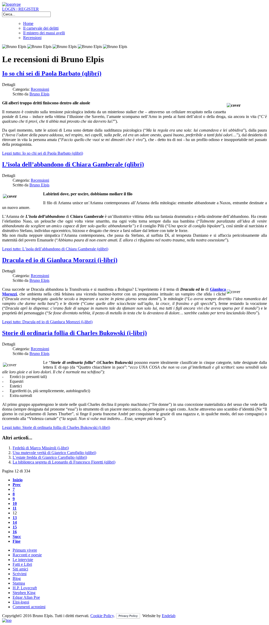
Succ (17, 536)
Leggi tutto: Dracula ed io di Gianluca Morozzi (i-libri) (47, 322)
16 (15, 532)
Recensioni (32, 37)
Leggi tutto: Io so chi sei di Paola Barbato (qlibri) (42, 153)
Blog (17, 578)
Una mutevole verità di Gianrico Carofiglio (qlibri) (54, 452)
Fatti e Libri (22, 564)
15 (15, 527)
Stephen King (24, 592)
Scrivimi (20, 574)
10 (15, 503)
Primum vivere (25, 550)
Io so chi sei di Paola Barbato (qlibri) (51, 73)
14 (15, 522)
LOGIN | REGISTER (20, 9)
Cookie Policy (102, 615)
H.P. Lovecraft (25, 588)
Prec (17, 484)
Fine (16, 541)
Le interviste (23, 559)
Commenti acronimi (29, 607)
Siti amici (20, 569)
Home (28, 23)
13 (15, 517)
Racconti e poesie (27, 555)
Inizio (18, 480)
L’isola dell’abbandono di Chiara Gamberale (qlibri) (73, 164)
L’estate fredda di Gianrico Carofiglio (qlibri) (50, 457)
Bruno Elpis (39, 94)
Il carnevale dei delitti (41, 28)
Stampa (19, 583)
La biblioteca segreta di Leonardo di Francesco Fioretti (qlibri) (64, 462)
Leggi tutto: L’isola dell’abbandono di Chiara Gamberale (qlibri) (55, 249)
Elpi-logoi (21, 602)
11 (15, 508)
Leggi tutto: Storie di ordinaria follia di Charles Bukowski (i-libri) (56, 427)
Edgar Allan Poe (26, 597)
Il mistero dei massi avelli (44, 33)
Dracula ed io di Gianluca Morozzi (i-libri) (59, 260)
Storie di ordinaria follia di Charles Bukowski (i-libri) (74, 333)
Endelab (168, 615)
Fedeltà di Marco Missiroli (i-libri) (41, 448)
